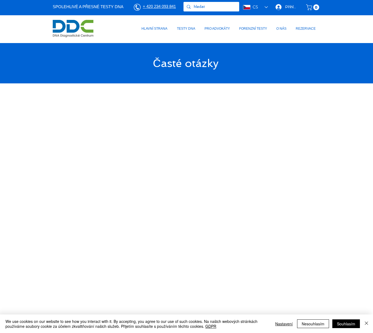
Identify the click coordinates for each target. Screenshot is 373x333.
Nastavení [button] (284, 323)
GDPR (210, 326)
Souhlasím (346, 323)
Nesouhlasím (313, 323)
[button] (313, 7)
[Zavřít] (366, 324)
